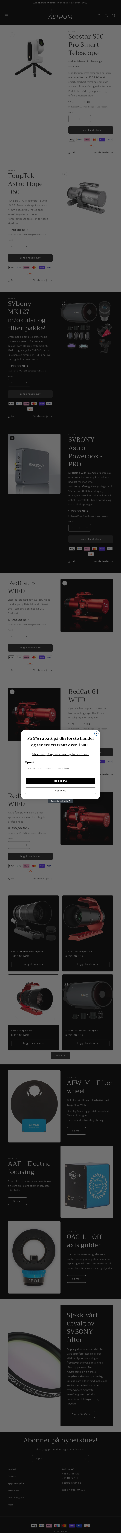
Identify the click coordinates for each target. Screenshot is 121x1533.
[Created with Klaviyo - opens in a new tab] (60, 801)
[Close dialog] (96, 733)
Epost (29, 762)
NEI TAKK (60, 791)
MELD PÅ (60, 781)
